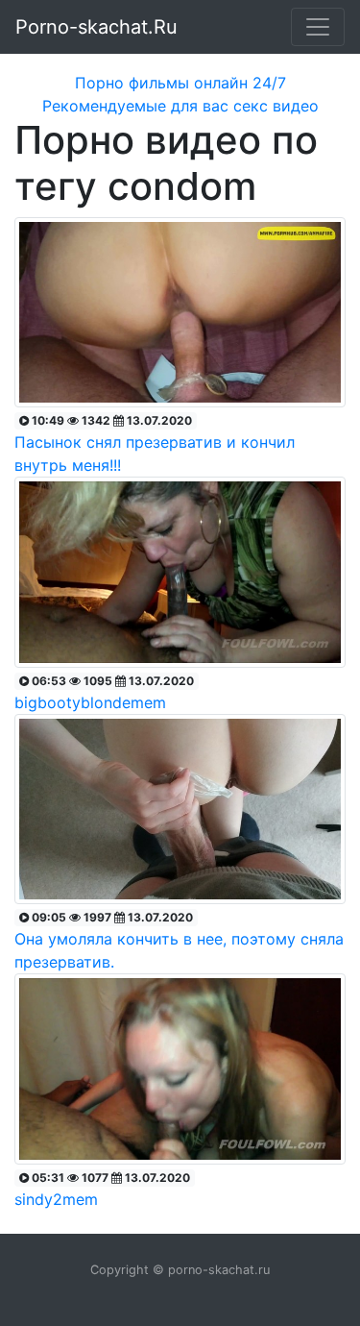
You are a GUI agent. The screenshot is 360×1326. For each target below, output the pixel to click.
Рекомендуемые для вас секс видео (180, 105)
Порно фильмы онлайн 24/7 (180, 82)
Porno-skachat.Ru (96, 26)
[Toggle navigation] (318, 27)
